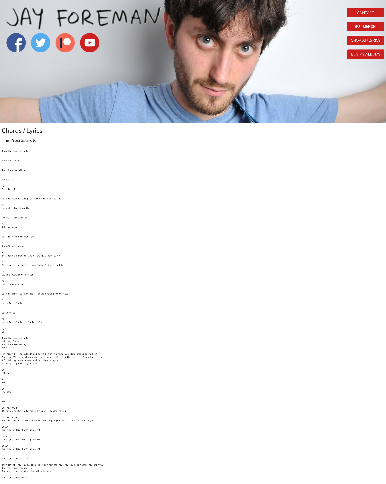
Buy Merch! (366, 26)
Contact (365, 12)
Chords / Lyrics (365, 40)
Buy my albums (365, 54)
